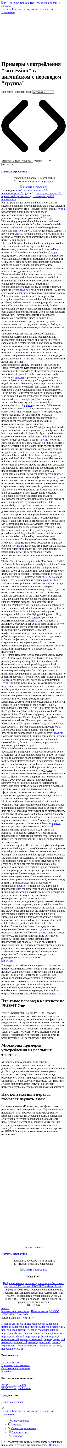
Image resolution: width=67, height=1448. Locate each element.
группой (25, 289)
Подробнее (55, 1444)
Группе (5, 682)
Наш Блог (17, 1435)
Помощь (16, 1424)
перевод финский (27, 1345)
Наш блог (7, 1371)
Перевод (6, 9)
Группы (33, 617)
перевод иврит (32, 1333)
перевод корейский (36, 1336)
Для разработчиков (12, 1402)
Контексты (18, 9)
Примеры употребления (15, 1365)
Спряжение (39, 9)
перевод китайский (12, 1336)
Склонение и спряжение (15, 1368)
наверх (5, 1308)
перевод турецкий (54, 1339)
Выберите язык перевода (16, 160)
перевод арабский (11, 1333)
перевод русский (37, 1323)
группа (15, 230)
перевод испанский (52, 1326)
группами (50, 321)
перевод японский (12, 1348)
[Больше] (7, 960)
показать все (8, 199)
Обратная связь (20, 1420)
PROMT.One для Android (16, 1388)
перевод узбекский (39, 1342)
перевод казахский (53, 1333)
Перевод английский (13, 1323)
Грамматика (8, 12)
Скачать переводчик (14, 171)
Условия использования (15, 1311)
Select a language (10, 1317)
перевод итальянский (13, 1329)
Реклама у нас (19, 1432)
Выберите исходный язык (16, 91)
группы (26, 358)
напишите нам (52, 993)
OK (3, 1441)
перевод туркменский (14, 1342)
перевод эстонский (50, 1345)
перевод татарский (31, 1339)
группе (28, 405)
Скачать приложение (23, 1428)
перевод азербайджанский (43, 1329)
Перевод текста (10, 1362)
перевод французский (27, 1326)
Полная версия (39, 1311)
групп (59, 477)
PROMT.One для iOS (13, 1385)
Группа (60, 208)
